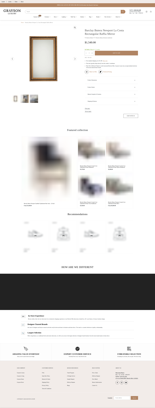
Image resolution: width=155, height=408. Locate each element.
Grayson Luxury (20, 372)
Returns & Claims (46, 379)
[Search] (123, 11)
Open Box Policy (46, 376)
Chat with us (131, 115)
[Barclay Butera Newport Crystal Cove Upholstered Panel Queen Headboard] (119, 150)
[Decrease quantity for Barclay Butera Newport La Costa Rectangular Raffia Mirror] (86, 53)
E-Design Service (71, 376)
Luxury (3, 1)
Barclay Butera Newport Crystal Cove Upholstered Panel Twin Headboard (88, 203)
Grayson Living (20, 376)
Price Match (95, 379)
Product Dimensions (92, 80)
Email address (118, 397)
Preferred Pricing (107, 71)
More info (105, 60)
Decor (22, 1)
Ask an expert (88, 111)
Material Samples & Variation (94, 94)
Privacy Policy (45, 385)
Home (16, 1)
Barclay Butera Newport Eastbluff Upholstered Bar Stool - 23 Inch (39, 203)
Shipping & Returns (92, 101)
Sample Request (70, 379)
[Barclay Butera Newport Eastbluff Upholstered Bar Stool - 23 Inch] (49, 169)
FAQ (43, 372)
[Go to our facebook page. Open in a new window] (117, 382)
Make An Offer (93, 71)
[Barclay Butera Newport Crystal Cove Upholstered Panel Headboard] (91, 150)
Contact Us (94, 385)
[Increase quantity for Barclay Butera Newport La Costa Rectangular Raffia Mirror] (92, 53)
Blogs (68, 385)
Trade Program (70, 372)
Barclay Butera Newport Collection (104, 37)
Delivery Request (71, 382)
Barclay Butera (89, 37)
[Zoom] (75, 27)
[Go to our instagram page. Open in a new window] (121, 382)
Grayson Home (20, 379)
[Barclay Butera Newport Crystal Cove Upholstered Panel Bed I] (119, 186)
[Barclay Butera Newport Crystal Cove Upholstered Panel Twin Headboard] (91, 186)
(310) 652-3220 (123, 376)
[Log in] (146, 11)
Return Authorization (97, 382)
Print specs (87, 108)
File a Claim (95, 372)
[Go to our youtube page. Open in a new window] (126, 382)
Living (9, 1)
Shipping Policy (45, 382)
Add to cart (116, 53)
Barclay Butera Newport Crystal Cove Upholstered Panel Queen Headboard (116, 166)
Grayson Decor (20, 382)
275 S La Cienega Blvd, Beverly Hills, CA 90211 (127, 378)
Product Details (91, 87)
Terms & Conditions (46, 388)
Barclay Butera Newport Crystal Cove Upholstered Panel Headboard (88, 166)
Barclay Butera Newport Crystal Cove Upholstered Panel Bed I (116, 203)
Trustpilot (110, 397)
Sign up (134, 398)
